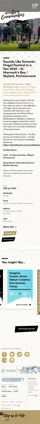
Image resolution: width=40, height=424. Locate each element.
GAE (14, 405)
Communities (6, 390)
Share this (8, 226)
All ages (6, 196)
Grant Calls (13, 385)
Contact (19, 402)
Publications (6, 405)
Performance (7, 221)
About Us (5, 402)
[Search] (21, 380)
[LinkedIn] (12, 360)
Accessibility (6, 408)
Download (31, 395)
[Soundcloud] (4, 360)
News (4, 385)
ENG (18, 405)
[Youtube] (12, 354)
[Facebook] (4, 354)
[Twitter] (20, 354)
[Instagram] (27, 354)
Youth (16, 390)
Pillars (4, 395)
